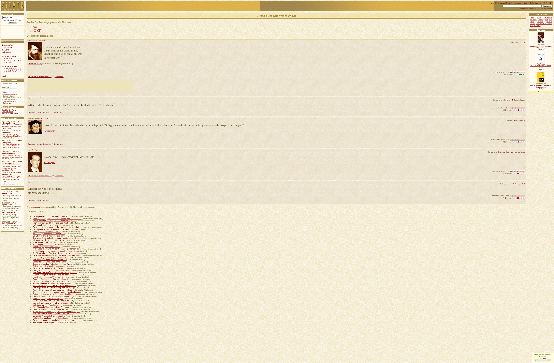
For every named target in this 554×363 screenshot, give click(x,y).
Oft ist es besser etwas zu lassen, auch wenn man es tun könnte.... (12, 126)
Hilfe (550, 3)
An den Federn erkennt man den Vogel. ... (50, 251)
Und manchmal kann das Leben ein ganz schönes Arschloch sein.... (12, 157)
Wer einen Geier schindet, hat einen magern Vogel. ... (55, 296)
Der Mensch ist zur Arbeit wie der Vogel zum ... (52, 253)
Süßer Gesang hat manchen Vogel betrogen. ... (52, 275)
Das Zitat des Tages (9, 110)
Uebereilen (540, 21)
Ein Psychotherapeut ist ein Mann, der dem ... (52, 229)
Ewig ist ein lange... (12, 141)
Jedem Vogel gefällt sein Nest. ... (46, 247)
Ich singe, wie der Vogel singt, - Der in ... (50, 240)
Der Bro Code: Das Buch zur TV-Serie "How (541, 47)
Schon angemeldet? (9, 101)
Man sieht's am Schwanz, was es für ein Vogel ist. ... (55, 273)
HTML (12, 20)
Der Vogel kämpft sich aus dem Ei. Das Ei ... (51, 216)
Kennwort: (5, 88)
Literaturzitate (33, 40)
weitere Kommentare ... (10, 184)
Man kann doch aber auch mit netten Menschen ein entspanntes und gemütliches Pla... (11, 167)
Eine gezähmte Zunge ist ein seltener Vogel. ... (52, 270)
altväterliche (42, 98)
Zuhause (522, 100)
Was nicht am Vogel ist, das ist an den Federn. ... (53, 290)
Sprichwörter (32, 98)
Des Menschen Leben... (11, 152)
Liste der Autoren (9, 57)
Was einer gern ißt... (11, 131)
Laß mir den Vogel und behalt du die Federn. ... (52, 318)
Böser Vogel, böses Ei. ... (43, 244)
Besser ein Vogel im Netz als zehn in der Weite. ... (54, 264)
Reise (539, 17)
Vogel (35, 27)
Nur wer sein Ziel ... (11, 173)
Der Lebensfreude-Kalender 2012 (540, 66)
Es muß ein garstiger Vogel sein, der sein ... (51, 257)
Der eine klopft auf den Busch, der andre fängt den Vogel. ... (58, 255)
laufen (523, 152)
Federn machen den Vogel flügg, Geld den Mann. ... (54, 294)
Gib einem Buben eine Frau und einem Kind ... (52, 301)
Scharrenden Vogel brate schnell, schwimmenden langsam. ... (58, 292)
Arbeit (516, 120)
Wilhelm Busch (34, 63)
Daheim (515, 100)
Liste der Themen (9, 66)
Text (19, 20)
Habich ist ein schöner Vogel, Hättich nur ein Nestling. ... (56, 312)
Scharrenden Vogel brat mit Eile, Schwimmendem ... (54, 286)
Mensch (522, 120)
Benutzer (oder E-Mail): (10, 83)
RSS (545, 3)
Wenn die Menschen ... (12, 162)
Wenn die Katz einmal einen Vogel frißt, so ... (52, 309)
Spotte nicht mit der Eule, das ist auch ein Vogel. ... (54, 221)
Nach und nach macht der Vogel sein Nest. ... (52, 223)
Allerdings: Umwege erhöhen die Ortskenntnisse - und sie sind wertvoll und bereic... (12, 178)
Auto (546, 19)
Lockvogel (37, 29)
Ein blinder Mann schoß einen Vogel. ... (49, 316)
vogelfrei (36, 31)
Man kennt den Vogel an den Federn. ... (49, 260)
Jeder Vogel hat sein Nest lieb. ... (46, 231)
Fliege (532, 17)
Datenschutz (529, 3)
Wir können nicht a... (11, 122)
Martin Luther (49, 131)
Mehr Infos (542, 359)
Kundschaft (539, 24)
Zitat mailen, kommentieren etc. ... (40, 77)
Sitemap (538, 3)
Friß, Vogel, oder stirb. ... (43, 225)
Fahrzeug (540, 19)
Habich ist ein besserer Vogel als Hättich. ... (51, 277)
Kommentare (59, 77)
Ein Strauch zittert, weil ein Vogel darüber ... (51, 236)
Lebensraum (507, 100)
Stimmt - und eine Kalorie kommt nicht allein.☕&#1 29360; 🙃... (12, 136)
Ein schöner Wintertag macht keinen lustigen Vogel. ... (55, 320)
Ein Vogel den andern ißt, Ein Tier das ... (50, 268)
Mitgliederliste (6, 103)
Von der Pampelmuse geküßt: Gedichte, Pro (541, 86)
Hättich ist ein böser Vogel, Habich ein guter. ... (52, 281)
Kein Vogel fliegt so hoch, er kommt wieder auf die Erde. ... (57, 238)
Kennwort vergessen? (9, 94)
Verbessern (533, 19)
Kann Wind (537, 26)
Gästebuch (500, 3)
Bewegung (501, 152)
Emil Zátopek (49, 163)
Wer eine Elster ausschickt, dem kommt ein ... (52, 314)
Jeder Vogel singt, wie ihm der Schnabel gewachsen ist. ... (57, 218)
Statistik (509, 3)
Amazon (541, 92)
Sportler (38, 150)
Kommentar (58, 112)
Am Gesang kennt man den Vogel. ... (48, 234)
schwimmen (515, 152)
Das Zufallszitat (7, 112)
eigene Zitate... (7, 193)
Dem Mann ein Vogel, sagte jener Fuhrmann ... (52, 307)
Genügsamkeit (519, 184)
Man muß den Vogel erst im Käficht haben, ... (52, 303)
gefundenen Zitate (38, 207)
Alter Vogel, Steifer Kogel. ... (45, 322)
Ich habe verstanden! (542, 361)
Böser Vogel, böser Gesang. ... (45, 242)
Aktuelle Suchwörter (545, 8)
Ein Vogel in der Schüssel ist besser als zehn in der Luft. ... (57, 227)
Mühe (523, 42)
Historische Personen (42, 118)
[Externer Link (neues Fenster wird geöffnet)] (541, 43)
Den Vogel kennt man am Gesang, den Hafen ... (53, 288)
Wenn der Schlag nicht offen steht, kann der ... (52, 279)
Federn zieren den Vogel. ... (44, 266)
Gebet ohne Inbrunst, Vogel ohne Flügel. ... (51, 262)
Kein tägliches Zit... (9, 212)
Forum (492, 3)
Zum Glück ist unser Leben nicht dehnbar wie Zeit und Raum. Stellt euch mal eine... (12, 146)
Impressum (518, 3)
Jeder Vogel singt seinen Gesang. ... (48, 299)
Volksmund (6, 52)
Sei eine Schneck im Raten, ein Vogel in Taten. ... (53, 283)
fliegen (508, 152)
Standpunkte (548, 17)
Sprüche (31, 118)
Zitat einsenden (8, 76)
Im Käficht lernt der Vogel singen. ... (48, 305)
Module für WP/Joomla (10, 113)
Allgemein (42, 40)
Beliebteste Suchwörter (528, 8)
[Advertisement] (80, 85)
